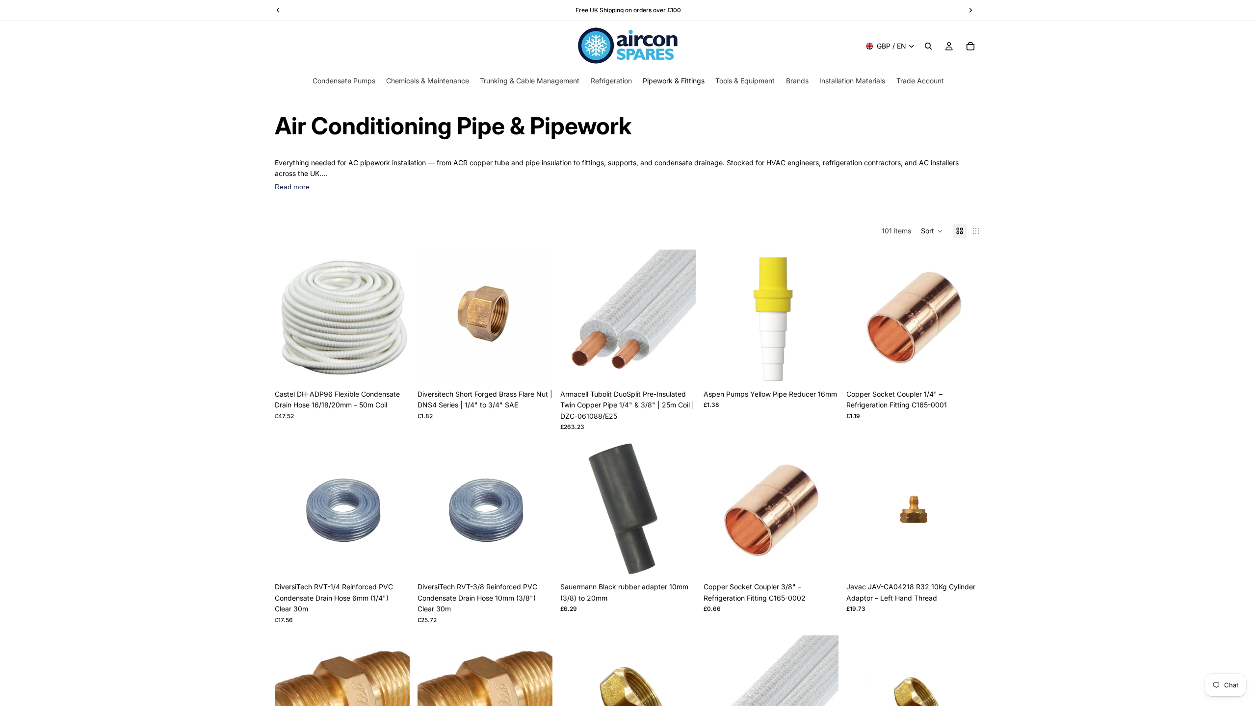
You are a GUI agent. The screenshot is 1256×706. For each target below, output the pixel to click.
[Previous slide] (289, 317)
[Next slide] (395, 317)
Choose (546, 369)
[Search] (928, 46)
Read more (292, 187)
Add (402, 369)
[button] (932, 231)
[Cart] (970, 46)
